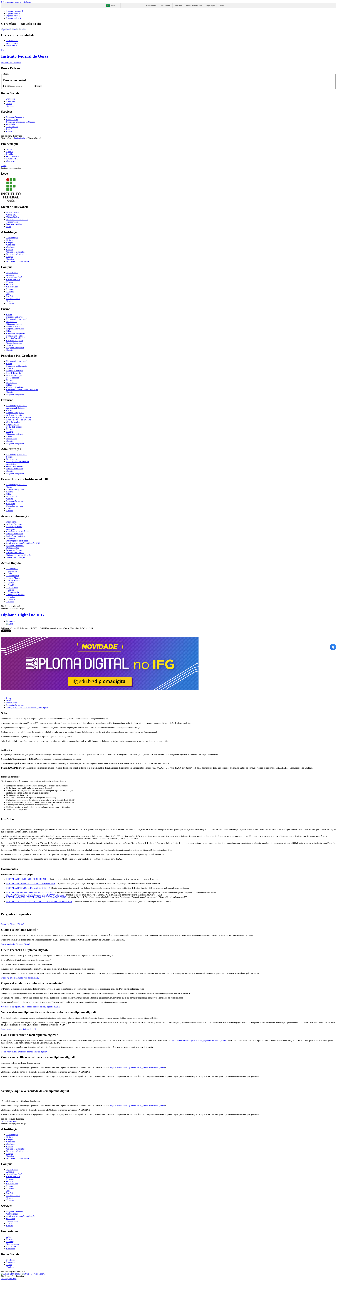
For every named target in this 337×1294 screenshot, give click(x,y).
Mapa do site (11, 45)
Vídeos (10, 602)
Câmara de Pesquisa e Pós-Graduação (22, 389)
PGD (8, 226)
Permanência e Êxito (14, 336)
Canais (221, 5)
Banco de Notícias (14, 224)
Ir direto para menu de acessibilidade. (16, 2)
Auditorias (10, 529)
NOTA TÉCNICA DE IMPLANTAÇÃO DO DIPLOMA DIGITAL (35, 895)
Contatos (10, 259)
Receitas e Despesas (14, 469)
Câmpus (9, 242)
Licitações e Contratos (15, 536)
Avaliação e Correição (15, 557)
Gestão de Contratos (14, 466)
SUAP (9, 129)
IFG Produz (12, 587)
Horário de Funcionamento (17, 261)
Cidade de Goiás (13, 280)
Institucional (11, 522)
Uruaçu (9, 301)
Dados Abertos (12, 548)
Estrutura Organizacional (16, 319)
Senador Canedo (13, 298)
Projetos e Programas (15, 329)
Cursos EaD (11, 215)
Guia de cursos (12, 156)
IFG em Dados (12, 217)
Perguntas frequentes (15, 117)
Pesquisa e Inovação (14, 371)
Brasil (113, 5)
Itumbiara (10, 291)
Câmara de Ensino (14, 324)
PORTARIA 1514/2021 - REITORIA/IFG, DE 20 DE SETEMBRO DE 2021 (39, 902)
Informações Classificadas (17, 541)
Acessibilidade (12, 40)
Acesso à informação (194, 5)
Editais (9, 331)
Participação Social (14, 526)
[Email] (9, 624)
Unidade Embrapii (14, 375)
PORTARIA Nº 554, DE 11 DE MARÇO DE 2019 (28, 888)
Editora (10, 590)
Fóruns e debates (13, 326)
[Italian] (17, 29)
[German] (14, 29)
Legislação (210, 5)
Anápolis (10, 275)
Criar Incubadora (13, 422)
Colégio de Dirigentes (15, 252)
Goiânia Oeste (12, 287)
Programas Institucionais (16, 366)
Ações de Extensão (14, 415)
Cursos (9, 314)
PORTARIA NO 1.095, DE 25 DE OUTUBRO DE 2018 (30, 883)
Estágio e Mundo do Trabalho (18, 420)
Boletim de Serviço (14, 550)
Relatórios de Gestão (15, 552)
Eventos (9, 380)
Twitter (9, 1264)
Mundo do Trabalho (15, 594)
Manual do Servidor (14, 506)
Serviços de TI (13, 580)
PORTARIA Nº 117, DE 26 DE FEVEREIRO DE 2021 (30, 892)
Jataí (8, 294)
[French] (10, 29)
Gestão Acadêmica (14, 343)
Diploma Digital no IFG (22, 615)
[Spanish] (21, 29)
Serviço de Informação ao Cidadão (20, 122)
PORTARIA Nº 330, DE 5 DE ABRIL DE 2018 (26, 879)
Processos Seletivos (14, 317)
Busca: (6, 86)
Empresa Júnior (12, 424)
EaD (9, 573)
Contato (9, 131)
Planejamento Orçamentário (17, 461)
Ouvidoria (10, 124)
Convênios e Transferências (17, 531)
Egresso (9, 152)
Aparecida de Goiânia (15, 277)
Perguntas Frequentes (15, 348)
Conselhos (10, 245)
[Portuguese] (3, 29)
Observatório (13, 592)
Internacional (13, 576)
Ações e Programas (14, 524)
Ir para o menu (13, 13)
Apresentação (12, 238)
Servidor (9, 154)
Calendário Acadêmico (15, 333)
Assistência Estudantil (15, 408)
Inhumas (9, 289)
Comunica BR (165, 5)
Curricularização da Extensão (18, 417)
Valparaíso (10, 303)
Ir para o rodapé (13, 18)
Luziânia (10, 296)
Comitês (9, 249)
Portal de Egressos (14, 427)
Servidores (10, 538)
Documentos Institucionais (17, 219)
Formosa (10, 282)
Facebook (10, 1260)
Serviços (9, 345)
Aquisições (11, 464)
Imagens (11, 599)
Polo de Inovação (13, 373)
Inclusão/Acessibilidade (16, 338)
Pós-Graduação (12, 378)
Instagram (10, 1262)
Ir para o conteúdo (14, 11)
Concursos (10, 161)
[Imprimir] (11, 621)
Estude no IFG (12, 159)
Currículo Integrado (14, 340)
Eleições (9, 256)
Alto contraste (12, 43)
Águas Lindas (12, 272)
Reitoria (9, 240)
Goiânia (9, 284)
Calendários (12, 568)
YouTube (10, 1267)
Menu (3, 165)
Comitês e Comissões (15, 387)
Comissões (10, 247)
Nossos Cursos (12, 212)
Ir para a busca (13, 16)
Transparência (12, 127)
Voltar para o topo (8, 1121)
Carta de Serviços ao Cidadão (18, 555)
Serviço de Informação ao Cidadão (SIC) (23, 543)
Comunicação (12, 119)
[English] (7, 29)
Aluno (9, 149)
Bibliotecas (12, 571)
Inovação (11, 583)
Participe (178, 5)
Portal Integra (13, 585)
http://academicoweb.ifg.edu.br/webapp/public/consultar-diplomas (199, 1040)
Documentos (11, 321)
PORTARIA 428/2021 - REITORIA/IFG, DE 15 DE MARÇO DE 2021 (36, 897)
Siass (8, 508)
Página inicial (19, 138)
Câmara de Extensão (14, 434)
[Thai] (25, 29)
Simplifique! (151, 5)
